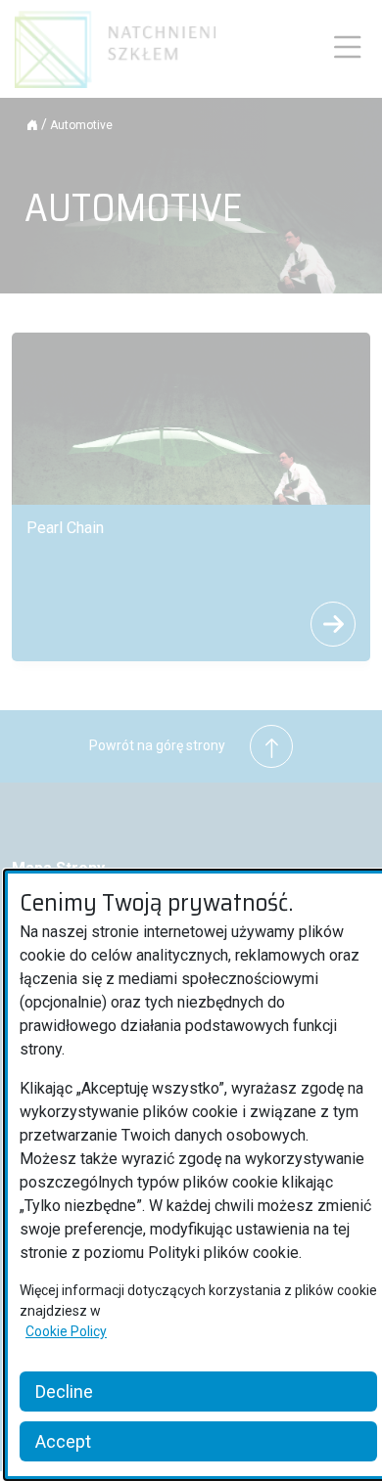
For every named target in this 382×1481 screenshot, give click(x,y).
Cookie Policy (66, 1331)
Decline (64, 1391)
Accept (63, 1441)
